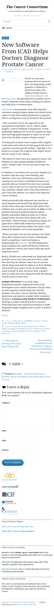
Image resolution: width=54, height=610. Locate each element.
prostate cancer (40, 331)
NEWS (23, 323)
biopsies (42, 326)
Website (5, 450)
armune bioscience (31, 326)
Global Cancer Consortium (19, 69)
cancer (20, 321)
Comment (6, 403)
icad (13, 331)
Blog (5, 38)
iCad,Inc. (23, 243)
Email (4, 441)
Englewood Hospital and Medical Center (17, 329)
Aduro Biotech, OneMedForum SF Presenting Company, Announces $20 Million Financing (41, 346)
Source (5, 315)
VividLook (6, 109)
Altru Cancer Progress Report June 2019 (18, 526)
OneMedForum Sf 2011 (24, 331)
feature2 (37, 321)
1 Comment (8, 72)
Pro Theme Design (27, 605)
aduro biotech (18, 326)
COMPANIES (28, 321)
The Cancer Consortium (27, 7)
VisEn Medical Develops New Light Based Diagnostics (11, 343)
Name (4, 431)
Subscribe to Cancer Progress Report (18, 531)
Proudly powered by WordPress (18, 602)
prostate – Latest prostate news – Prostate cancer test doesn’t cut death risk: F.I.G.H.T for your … (26, 376)
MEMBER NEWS (14, 323)
